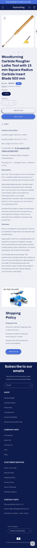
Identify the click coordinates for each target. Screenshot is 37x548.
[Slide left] (14, 52)
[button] (2, 7)
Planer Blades (9, 398)
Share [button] (6, 124)
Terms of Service (10, 487)
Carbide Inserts (9, 403)
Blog (6, 454)
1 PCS (6, 93)
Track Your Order (10, 468)
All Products (8, 435)
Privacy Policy (9, 482)
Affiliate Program (10, 492)
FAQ (5, 450)
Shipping (4, 86)
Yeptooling (15, 542)
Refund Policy (9, 473)
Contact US (8, 445)
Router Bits (8, 407)
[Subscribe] (30, 385)
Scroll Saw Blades (10, 417)
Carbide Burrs (9, 412)
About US (7, 440)
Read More (13, 351)
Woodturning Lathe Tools (13, 422)
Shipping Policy (9, 477)
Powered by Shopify (24, 542)
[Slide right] (23, 52)
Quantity (5, 98)
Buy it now (18, 116)
